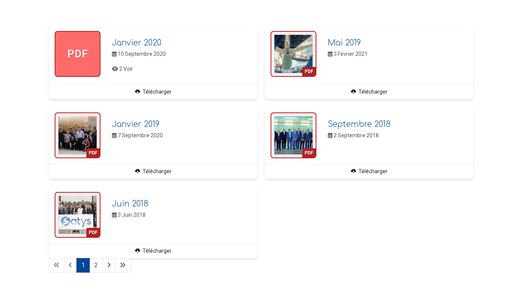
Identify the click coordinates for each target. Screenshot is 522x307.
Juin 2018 (130, 204)
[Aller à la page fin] (122, 265)
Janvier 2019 (135, 124)
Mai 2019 (344, 43)
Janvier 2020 (136, 43)
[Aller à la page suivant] (108, 265)
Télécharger (156, 92)
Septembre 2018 (359, 124)
